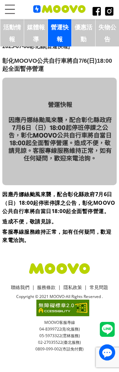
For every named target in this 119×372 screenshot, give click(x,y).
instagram (109, 12)
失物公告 (107, 33)
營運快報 (60, 33)
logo (59, 9)
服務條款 (46, 287)
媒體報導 (36, 33)
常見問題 (99, 287)
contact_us (107, 352)
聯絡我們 (20, 287)
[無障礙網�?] (62, 308)
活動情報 (12, 33)
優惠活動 (84, 33)
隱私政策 (72, 287)
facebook (96, 12)
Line (107, 329)
